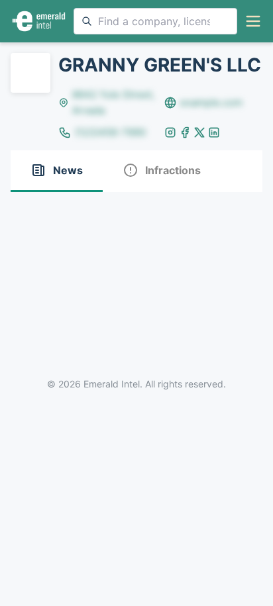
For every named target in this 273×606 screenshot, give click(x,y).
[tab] (57, 171)
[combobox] (155, 21)
